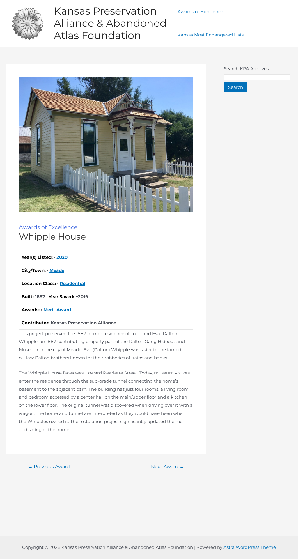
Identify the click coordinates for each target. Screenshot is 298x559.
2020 (62, 257)
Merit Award (57, 309)
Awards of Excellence (200, 11)
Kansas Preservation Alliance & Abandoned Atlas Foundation (110, 23)
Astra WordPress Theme (250, 547)
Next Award (167, 466)
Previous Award (49, 466)
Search (235, 87)
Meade (56, 270)
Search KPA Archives (246, 68)
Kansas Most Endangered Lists (211, 35)
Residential (72, 283)
